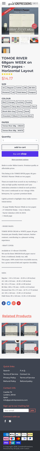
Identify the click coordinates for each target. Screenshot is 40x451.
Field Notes (21, 92)
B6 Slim (32, 88)
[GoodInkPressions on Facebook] (5, 423)
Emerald (26, 107)
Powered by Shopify (11, 449)
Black (15, 116)
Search (6, 371)
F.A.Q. (22, 371)
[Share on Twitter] (9, 303)
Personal (6, 92)
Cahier (19, 88)
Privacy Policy (9, 378)
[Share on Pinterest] (19, 303)
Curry (20, 111)
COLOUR (6, 98)
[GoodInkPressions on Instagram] (10, 423)
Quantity (6, 137)
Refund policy (26, 381)
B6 (25, 88)
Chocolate (6, 116)
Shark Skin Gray (8, 111)
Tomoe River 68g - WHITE (12, 130)
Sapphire (6, 107)
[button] (7, 74)
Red (4, 102)
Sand (27, 111)
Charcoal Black (26, 116)
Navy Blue (16, 107)
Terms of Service (10, 374)
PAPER (5, 122)
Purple (28, 102)
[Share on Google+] (14, 303)
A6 (13, 92)
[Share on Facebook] (4, 303)
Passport (32, 92)
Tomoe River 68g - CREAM (12, 126)
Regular (10, 88)
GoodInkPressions (25, 447)
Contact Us (25, 374)
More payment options (20, 159)
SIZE (4, 84)
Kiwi (34, 107)
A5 (4, 88)
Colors (26, 449)
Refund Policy (9, 381)
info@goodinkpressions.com (15, 400)
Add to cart (20, 147)
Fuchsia (20, 102)
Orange (11, 102)
